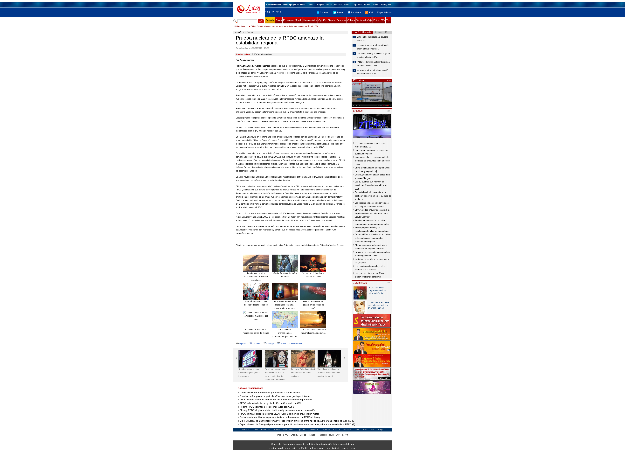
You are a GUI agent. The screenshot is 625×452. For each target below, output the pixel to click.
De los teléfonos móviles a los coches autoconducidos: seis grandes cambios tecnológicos (373, 238)
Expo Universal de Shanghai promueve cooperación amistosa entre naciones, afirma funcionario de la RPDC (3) (297, 420)
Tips (388, 20)
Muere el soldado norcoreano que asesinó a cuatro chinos (270, 392)
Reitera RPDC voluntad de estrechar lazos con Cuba (267, 406)
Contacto (324, 12)
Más (389, 80)
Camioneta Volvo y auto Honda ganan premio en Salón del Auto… (373, 55)
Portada (270, 20)
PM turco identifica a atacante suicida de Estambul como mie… (373, 64)
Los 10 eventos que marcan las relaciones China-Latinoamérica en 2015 (284, 305)
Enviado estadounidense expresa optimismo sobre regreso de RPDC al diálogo (281, 417)
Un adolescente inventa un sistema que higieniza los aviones (249, 372)
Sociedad (361, 20)
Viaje (369, 20)
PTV (383, 20)
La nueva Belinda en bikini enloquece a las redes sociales (303, 372)
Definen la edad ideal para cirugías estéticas (372, 39)
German (375, 5)
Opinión (322, 20)
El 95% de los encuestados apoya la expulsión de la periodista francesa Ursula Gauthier (372, 213)
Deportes (341, 20)
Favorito (256, 344)
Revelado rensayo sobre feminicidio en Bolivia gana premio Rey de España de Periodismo (276, 374)
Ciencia (331, 20)
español (239, 32)
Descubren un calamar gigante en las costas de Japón (313, 305)
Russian (338, 5)
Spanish (347, 5)
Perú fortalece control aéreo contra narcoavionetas (272, 26)
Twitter (340, 12)
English (320, 5)
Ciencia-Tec (313, 429)
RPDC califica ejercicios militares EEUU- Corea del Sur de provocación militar (280, 413)
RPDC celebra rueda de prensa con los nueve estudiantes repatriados (276, 399)
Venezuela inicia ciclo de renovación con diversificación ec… (373, 72)
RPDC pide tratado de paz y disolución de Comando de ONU (271, 403)
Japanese (357, 5)
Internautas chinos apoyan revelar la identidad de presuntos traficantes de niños (372, 160)
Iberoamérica (310, 20)
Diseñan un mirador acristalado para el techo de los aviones (256, 276)
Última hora (240, 26)
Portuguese (386, 5)
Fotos (376, 20)
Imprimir (242, 344)
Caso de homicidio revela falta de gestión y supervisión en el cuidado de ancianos (373, 196)
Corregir (270, 344)
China (279, 20)
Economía (288, 20)
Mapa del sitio (384, 12)
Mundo (298, 20)
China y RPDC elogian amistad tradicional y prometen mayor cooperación (278, 410)
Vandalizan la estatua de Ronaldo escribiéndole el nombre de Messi (329, 372)
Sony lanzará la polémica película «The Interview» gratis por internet (275, 396)
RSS (370, 12)
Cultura (351, 20)
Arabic (367, 5)
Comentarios (296, 343)
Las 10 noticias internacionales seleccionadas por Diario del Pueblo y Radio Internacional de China (285, 336)
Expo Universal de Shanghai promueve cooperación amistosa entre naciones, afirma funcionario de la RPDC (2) (297, 424)
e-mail (283, 344)
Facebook (356, 12)
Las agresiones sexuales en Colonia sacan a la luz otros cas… (373, 47)
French (329, 5)
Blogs (380, 429)
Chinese (311, 5)
